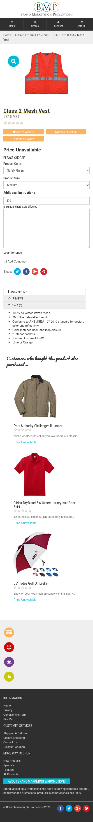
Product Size (11, 178)
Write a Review (25, 139)
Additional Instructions (19, 193)
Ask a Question (67, 132)
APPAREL (20, 35)
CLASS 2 (58, 35)
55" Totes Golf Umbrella (30, 583)
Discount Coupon (14, 747)
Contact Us (10, 742)
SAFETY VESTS (39, 35)
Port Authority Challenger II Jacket (38, 426)
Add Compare (16, 261)
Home (7, 35)
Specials (8, 765)
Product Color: (12, 163)
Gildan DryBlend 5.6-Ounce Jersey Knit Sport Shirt (45, 505)
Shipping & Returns (15, 733)
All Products (10, 774)
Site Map (8, 719)
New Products (12, 760)
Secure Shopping (14, 737)
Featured (8, 769)
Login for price (12, 252)
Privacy (7, 710)
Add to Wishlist (25, 132)
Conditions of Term (14, 714)
